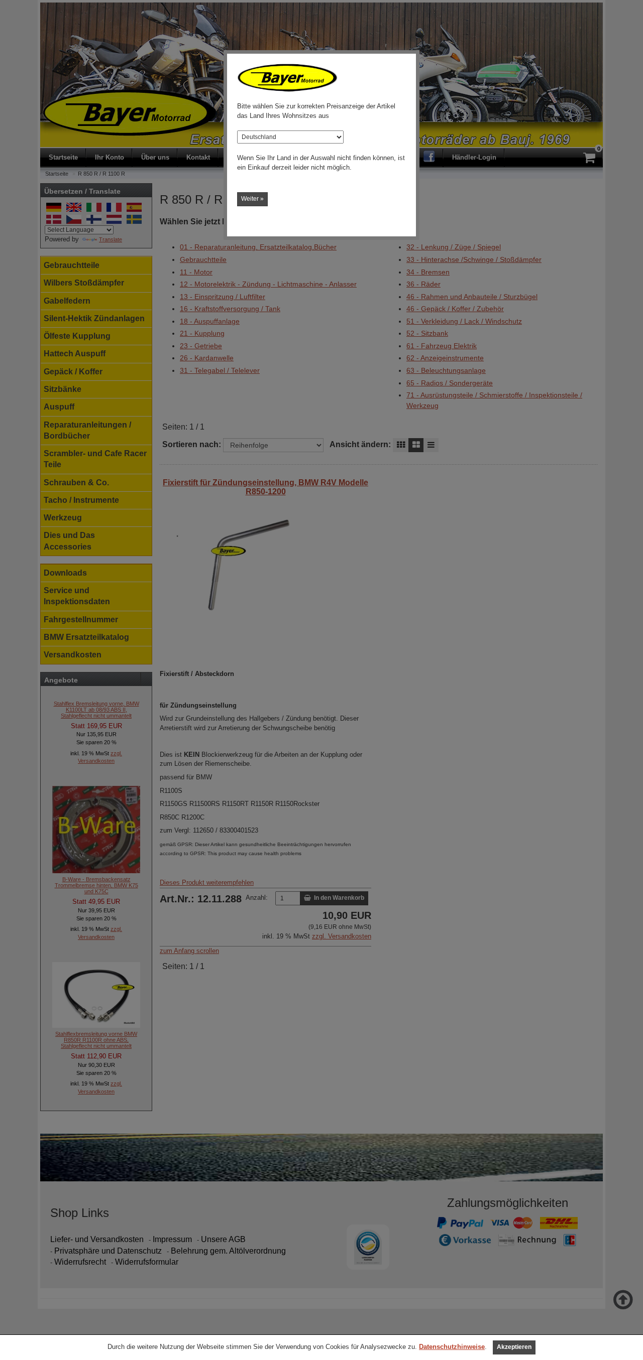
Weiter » (252, 198)
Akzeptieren (514, 1346)
